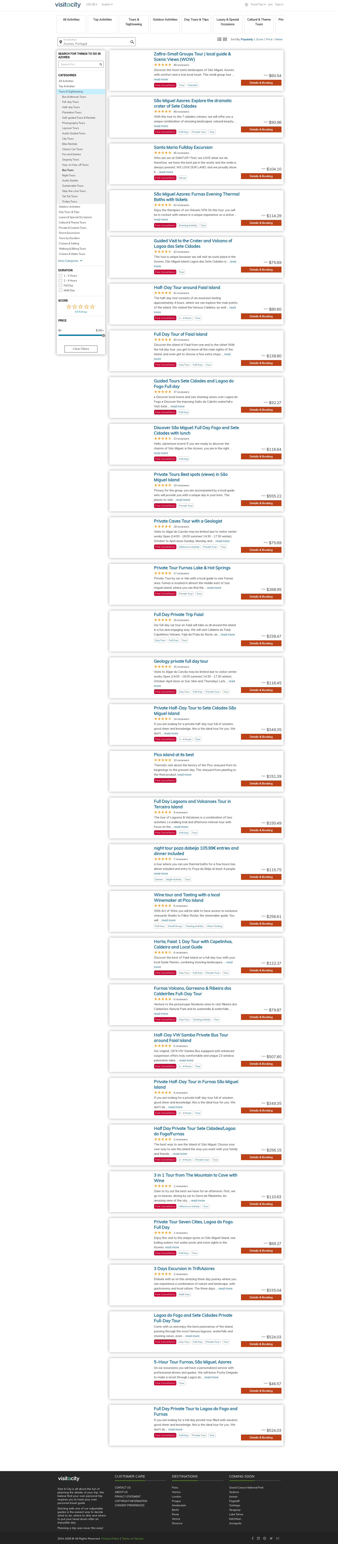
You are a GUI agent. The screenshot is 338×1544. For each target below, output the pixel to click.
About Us (121, 1492)
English (106, 4)
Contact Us (123, 1487)
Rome (175, 1514)
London (176, 1496)
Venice (176, 1518)
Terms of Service (132, 1538)
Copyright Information (131, 1501)
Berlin (175, 1509)
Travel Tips (257, 4)
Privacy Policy (110, 1538)
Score (259, 39)
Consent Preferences (130, 1505)
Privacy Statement (127, 1496)
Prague (176, 1501)
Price (269, 39)
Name (278, 39)
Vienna (176, 1492)
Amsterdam (179, 1505)
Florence (177, 1523)
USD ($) (91, 4)
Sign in (279, 4)
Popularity (247, 39)
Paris (175, 1487)
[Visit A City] (69, 1478)
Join (270, 4)
